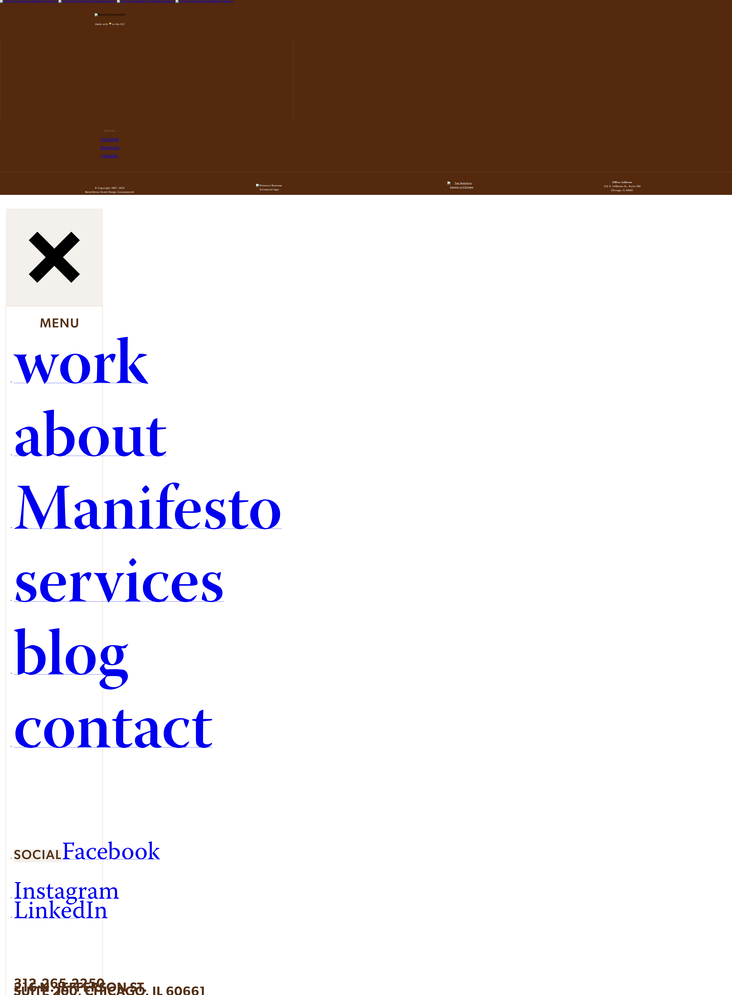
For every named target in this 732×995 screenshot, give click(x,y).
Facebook (110, 139)
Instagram (110, 148)
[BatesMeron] (117, 1)
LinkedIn (109, 156)
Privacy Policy (123, 196)
